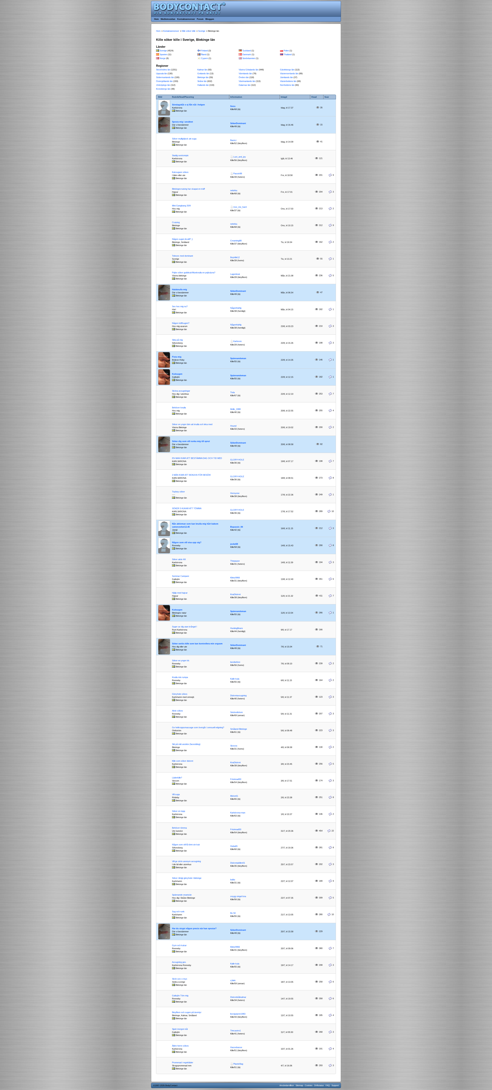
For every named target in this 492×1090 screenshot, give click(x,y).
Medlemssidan (168, 19)
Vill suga (176, 794)
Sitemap (299, 1085)
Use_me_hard (240, 207)
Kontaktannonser (186, 19)
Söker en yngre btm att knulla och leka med (192, 424)
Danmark (246, 54)
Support (335, 1085)
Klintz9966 (235, 577)
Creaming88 (236, 240)
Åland (203, 54)
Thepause (235, 561)
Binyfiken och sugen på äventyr (186, 1012)
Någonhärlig (235, 308)
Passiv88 (237, 173)
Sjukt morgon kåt (180, 1029)
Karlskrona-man (237, 812)
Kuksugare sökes (180, 172)
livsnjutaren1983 (237, 1014)
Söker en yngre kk (180, 660)
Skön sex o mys (179, 979)
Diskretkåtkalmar (238, 997)
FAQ (328, 1085)
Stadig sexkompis (180, 155)
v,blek (233, 980)
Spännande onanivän (182, 895)
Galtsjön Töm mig (180, 995)
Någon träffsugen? (180, 323)
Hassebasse (236, 1047)
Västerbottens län (288, 81)
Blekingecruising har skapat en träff (188, 189)
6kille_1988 (235, 409)
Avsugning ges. (179, 962)
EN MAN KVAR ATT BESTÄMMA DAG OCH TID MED (197, 458)
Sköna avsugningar (181, 391)
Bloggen (209, 19)
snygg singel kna (238, 896)
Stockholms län (163, 69)
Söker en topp (178, 811)
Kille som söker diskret (182, 761)
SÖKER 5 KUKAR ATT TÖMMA (186, 508)
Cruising (176, 222)
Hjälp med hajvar (180, 593)
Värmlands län (245, 73)
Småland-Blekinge (238, 729)
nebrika (233, 190)
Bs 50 (233, 913)
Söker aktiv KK (179, 559)
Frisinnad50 (235, 779)
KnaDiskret (235, 594)
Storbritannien (248, 58)
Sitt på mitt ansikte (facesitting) (186, 744)
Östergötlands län (164, 81)
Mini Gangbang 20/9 (181, 205)
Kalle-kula (234, 679)
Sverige (163, 50)
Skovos (233, 746)
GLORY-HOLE (237, 460)
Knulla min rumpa (180, 677)
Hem (156, 19)
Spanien (163, 54)
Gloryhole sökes (179, 694)
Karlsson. (237, 341)
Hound (233, 426)
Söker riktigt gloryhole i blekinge (186, 878)
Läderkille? (177, 777)
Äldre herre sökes (180, 1046)
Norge (162, 58)
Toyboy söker (178, 491)
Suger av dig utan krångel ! (184, 626)
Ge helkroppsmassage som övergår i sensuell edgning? (198, 727)
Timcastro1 (235, 1030)
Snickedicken (236, 712)
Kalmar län (202, 69)
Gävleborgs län (287, 69)
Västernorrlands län (289, 73)
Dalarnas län (244, 85)
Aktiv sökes (177, 711)
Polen (286, 50)
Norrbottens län (287, 85)
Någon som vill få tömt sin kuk (186, 844)
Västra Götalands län (248, 69)
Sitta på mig (177, 340)
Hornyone (234, 493)
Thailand (288, 54)
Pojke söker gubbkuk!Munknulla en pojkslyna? (193, 272)
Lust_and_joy (239, 157)
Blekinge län (203, 77)
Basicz (233, 140)
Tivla (232, 392)
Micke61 (234, 796)
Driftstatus (319, 1085)
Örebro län (244, 77)
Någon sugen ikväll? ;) (182, 239)
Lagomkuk (235, 274)
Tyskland (246, 50)
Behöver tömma (179, 828)
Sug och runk (178, 911)
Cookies (308, 1085)
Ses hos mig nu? (180, 306)
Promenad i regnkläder (182, 1062)
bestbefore (235, 662)
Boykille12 (235, 257)
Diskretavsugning (238, 695)
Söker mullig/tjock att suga (184, 139)
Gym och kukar (179, 945)
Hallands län (203, 85)
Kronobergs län (163, 89)
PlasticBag (238, 1064)
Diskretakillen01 (237, 863)
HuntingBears (236, 628)
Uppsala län (161, 73)
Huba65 (234, 846)
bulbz (232, 879)
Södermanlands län (165, 77)
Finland (204, 50)
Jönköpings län (163, 85)
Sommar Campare (180, 576)
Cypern (204, 58)
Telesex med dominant (182, 256)
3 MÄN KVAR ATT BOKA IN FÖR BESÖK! (191, 475)
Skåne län (202, 81)
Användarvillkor (286, 1085)
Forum (200, 19)
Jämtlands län (286, 77)
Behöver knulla (179, 407)
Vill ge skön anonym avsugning (186, 861)
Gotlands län (203, 73)
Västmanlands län (247, 81)
